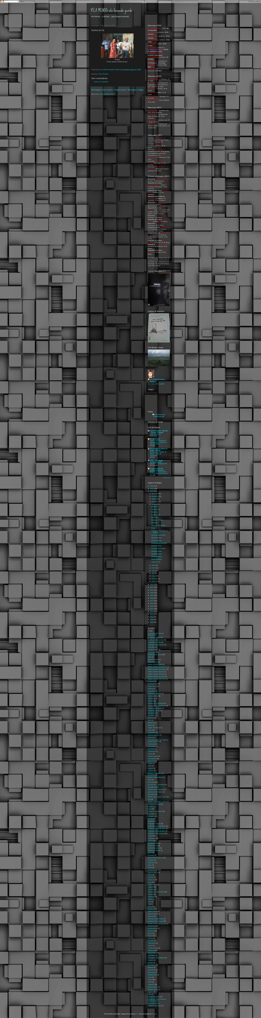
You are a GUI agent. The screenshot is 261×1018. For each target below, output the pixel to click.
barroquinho (152, 713)
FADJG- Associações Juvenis (157, 797)
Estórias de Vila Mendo (155, 789)
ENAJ (149, 780)
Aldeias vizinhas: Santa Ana (157, 679)
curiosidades (152, 758)
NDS (149, 904)
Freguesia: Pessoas (154, 823)
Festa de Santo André (158, 525)
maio (153, 570)
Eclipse (150, 763)
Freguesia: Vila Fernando (156, 833)
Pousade (151, 940)
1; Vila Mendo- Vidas (154, 642)
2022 (152, 587)
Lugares (150, 887)
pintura (150, 933)
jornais (150, 867)
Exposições (151, 794)
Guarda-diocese (153, 843)
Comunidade (152, 746)
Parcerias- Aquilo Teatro (155, 919)
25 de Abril (151, 647)
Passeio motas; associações (157, 923)
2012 (152, 614)
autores (150, 701)
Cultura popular (153, 756)
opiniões (150, 909)
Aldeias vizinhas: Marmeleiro (157, 669)
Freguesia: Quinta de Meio (156, 831)
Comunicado (152, 744)
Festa (100, 74)
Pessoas (105, 74)
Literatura (151, 880)
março (154, 576)
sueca (150, 977)
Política (150, 938)
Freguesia (151, 821)
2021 (152, 590)
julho (153, 565)
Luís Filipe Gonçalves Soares (157, 380)
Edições (150, 768)
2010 (152, 619)
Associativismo (152, 696)
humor (150, 853)
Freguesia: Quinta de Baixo (156, 826)
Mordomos (154, 522)
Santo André (152, 970)
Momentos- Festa (157, 520)
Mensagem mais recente (102, 90)
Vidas (149, 994)
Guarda (150, 841)
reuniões (150, 960)
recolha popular (153, 948)
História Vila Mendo (154, 850)
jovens (150, 875)
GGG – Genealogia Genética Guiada (156, 461)
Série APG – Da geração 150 (158, 463)
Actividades (151, 652)
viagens (150, 992)
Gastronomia (152, 838)
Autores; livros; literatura (156, 703)
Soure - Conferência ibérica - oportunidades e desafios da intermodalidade (158, 442)
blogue (150, 725)
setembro (155, 501)
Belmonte (151, 718)
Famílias (150, 806)
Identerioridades (156, 538)
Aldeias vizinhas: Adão (155, 664)
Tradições (151, 984)
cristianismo (151, 751)
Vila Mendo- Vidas (154, 997)
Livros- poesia (152, 884)
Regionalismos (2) (155, 434)
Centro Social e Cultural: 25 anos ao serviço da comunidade (158, 453)
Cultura (150, 754)
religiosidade (152, 953)
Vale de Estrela (153, 987)
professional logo (158, 416)
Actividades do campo (155, 654)
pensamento (152, 926)
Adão (149, 657)
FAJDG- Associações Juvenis (157, 802)
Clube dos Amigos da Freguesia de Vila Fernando (158, 740)
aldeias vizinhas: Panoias (156, 674)
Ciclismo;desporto (153, 735)
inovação (151, 860)
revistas (150, 962)
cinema (150, 737)
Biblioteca (151, 723)
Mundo (150, 899)
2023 (152, 584)
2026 (152, 486)
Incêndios (151, 855)
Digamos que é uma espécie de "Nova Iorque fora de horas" (159, 472)
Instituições (151, 862)
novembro (155, 496)
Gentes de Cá (155, 509)
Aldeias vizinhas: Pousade (156, 676)
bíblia (149, 720)
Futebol (150, 836)
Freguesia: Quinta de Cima (156, 828)
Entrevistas (151, 782)
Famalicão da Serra (154, 804)
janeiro (154, 581)
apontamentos (152, 684)
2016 (152, 603)
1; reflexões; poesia (154, 637)
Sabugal (150, 967)
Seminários (151, 972)
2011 (152, 617)
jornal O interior (153, 872)
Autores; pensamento (155, 708)
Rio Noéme (151, 965)
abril (153, 573)
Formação (151, 814)
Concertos (151, 749)
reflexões (151, 950)
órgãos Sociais (152, 911)
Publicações (152, 943)
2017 (152, 601)
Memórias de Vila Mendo (156, 892)
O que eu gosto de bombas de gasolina (157, 469)
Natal (149, 901)
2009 (152, 622)
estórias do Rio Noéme (155, 792)
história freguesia (153, 848)
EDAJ (149, 766)
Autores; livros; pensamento (157, 706)
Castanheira (152, 732)
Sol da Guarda (155, 439)
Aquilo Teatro (152, 686)
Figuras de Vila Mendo (155, 811)
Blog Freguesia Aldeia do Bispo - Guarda (159, 449)
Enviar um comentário (101, 81)
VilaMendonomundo (154, 1005)
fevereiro (155, 578)
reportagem (151, 955)
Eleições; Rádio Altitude (155, 777)
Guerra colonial (153, 845)
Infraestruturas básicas (155, 858)
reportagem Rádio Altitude (156, 958)
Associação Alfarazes (154, 693)
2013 (152, 611)
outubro (154, 499)
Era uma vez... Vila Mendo (156, 784)
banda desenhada (154, 710)
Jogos (150, 865)
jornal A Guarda (153, 870)
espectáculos (152, 787)
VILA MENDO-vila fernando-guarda (111, 10)
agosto (154, 504)
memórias (151, 889)
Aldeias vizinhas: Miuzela (156, 671)
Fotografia (151, 816)
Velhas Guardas (153, 989)
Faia (149, 799)
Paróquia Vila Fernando (155, 921)
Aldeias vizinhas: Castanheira (157, 667)
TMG (149, 982)
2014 (152, 609)
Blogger (154, 1014)
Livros (150, 882)
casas (150, 730)
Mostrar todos (166, 477)
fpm (137, 1014)
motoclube (151, 897)
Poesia (150, 936)
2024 (152, 491)
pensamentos (152, 928)
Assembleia (151, 691)
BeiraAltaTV (151, 715)
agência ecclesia (153, 659)
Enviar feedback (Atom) (107, 94)
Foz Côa (150, 819)
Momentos (154, 506)
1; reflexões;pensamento (156, 640)
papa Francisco (153, 914)
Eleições (150, 771)
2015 (152, 606)
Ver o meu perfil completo (156, 384)
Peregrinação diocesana (159, 543)
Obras (150, 906)
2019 (152, 595)
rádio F (150, 945)
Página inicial (120, 90)
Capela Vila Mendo (154, 727)
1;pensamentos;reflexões (156, 645)
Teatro (150, 979)
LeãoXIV (150, 877)
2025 (152, 488)
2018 (152, 598)
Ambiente (151, 681)
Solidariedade (152, 975)
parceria (150, 916)
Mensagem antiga (135, 90)
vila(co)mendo (152, 1003)
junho (154, 568)
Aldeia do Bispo (153, 662)
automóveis (151, 698)
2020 (152, 593)
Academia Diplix (153, 649)
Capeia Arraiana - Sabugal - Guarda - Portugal (159, 431)
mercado (151, 894)
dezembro (155, 493)
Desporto (151, 761)
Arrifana (150, 688)
